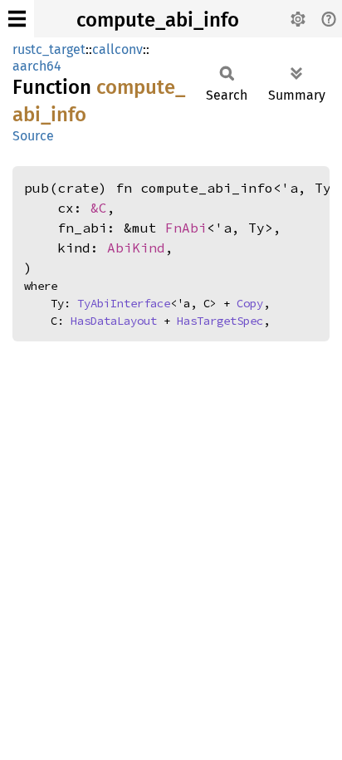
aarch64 (36, 66)
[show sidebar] (17, 18)
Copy (250, 303)
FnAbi (186, 227)
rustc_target (49, 49)
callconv (117, 49)
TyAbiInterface (123, 303)
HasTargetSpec (220, 320)
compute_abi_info (157, 20)
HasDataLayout (114, 320)
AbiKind (136, 247)
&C (98, 207)
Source (33, 136)
